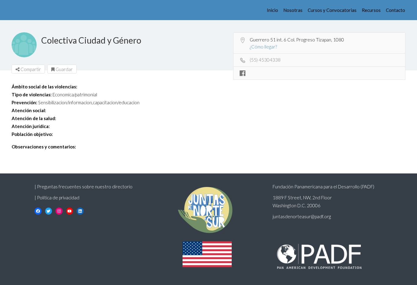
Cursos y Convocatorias (332, 10)
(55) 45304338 (265, 59)
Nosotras (293, 10)
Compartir (30, 69)
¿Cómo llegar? (263, 46)
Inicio (272, 10)
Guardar (64, 69)
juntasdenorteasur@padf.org (302, 216)
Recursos (371, 10)
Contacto (395, 10)
